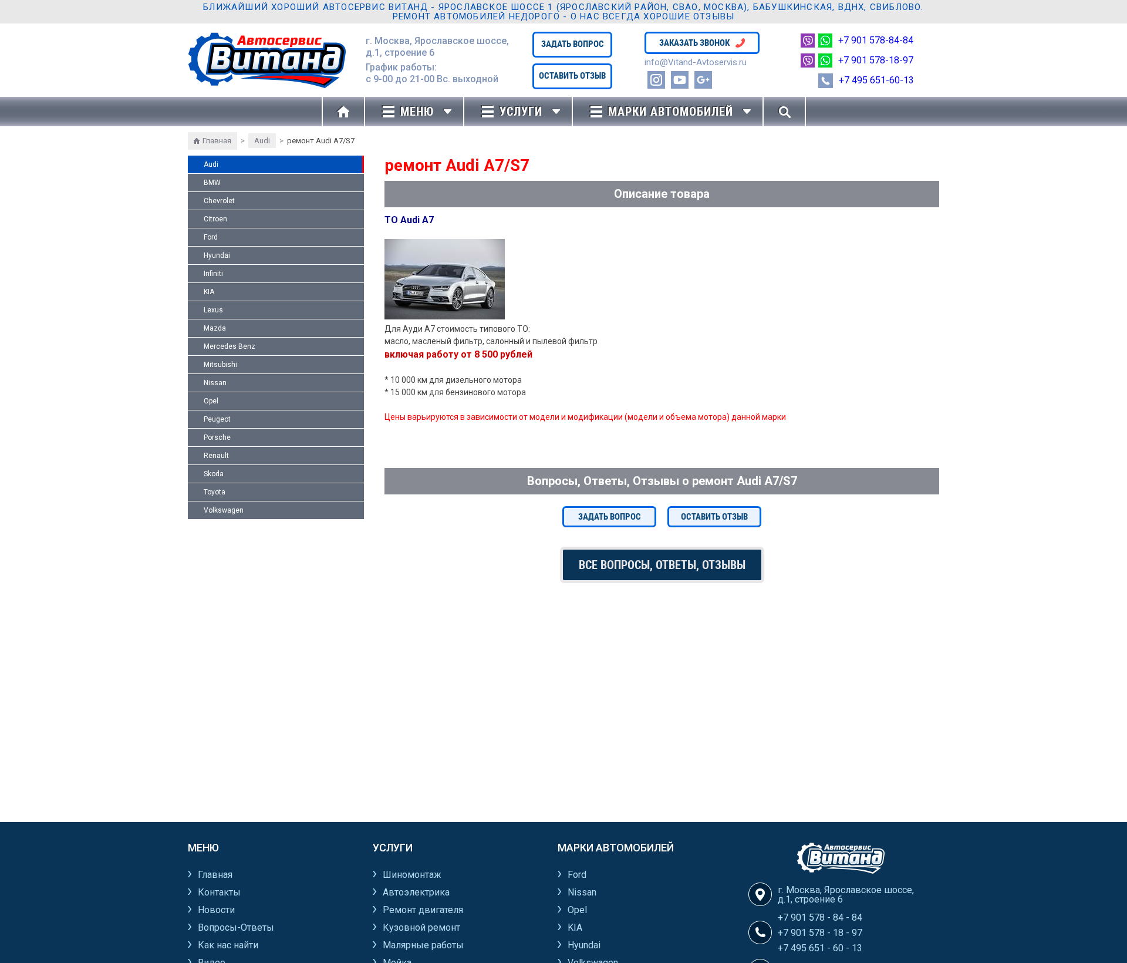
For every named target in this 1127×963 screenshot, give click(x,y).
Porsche (217, 437)
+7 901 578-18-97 (875, 60)
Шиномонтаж (412, 874)
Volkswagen (224, 510)
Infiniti (213, 274)
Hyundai (217, 255)
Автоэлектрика (416, 892)
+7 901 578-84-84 (875, 40)
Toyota (214, 492)
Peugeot (217, 419)
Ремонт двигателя (423, 909)
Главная (217, 140)
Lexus (213, 310)
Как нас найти (228, 945)
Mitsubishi (220, 365)
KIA (209, 292)
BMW (212, 183)
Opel (211, 401)
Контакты (219, 892)
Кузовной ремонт (421, 927)
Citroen (215, 219)
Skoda (214, 474)
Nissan (215, 383)
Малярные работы (423, 945)
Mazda (215, 328)
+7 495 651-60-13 (876, 80)
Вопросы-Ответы (236, 927)
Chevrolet (219, 201)
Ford (211, 237)
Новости (216, 909)
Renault (216, 456)
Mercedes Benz (229, 346)
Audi (262, 140)
